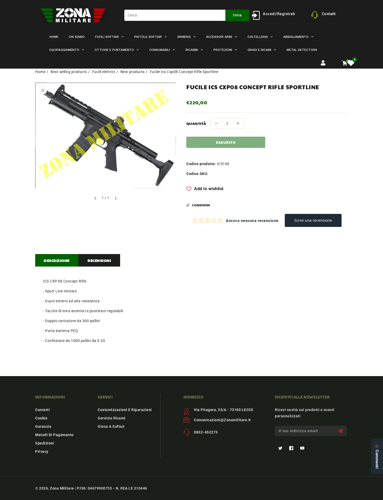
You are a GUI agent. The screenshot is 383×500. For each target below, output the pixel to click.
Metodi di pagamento (54, 435)
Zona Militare (62, 488)
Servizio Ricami (112, 418)
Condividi (201, 205)
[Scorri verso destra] (115, 199)
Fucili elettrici (103, 72)
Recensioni (99, 260)
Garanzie (43, 426)
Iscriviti (341, 431)
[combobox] (186, 15)
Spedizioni (44, 443)
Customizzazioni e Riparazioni (125, 410)
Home (40, 72)
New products (132, 72)
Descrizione (57, 260)
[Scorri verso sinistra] (95, 199)
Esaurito (226, 142)
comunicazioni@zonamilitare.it (222, 420)
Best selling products (69, 72)
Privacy (41, 451)
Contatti (42, 410)
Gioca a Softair (111, 426)
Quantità (196, 123)
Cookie (41, 418)
